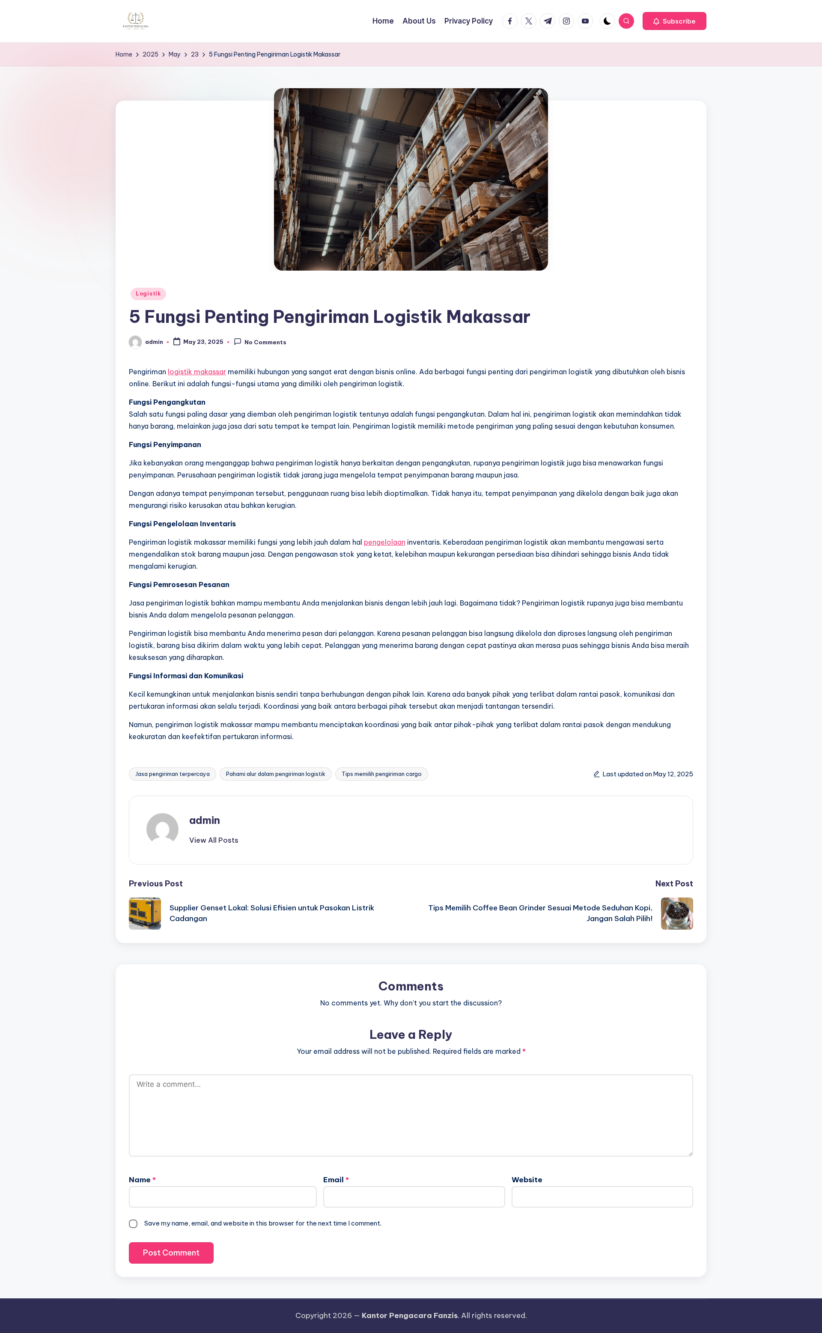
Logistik (148, 293)
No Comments (265, 342)
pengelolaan (384, 542)
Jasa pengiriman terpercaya (172, 773)
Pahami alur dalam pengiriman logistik (275, 773)
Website (527, 1179)
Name (142, 1179)
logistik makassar (197, 371)
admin (204, 820)
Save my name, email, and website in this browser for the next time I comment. (262, 1223)
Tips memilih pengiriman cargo (382, 773)
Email (336, 1179)
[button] (674, 21)
